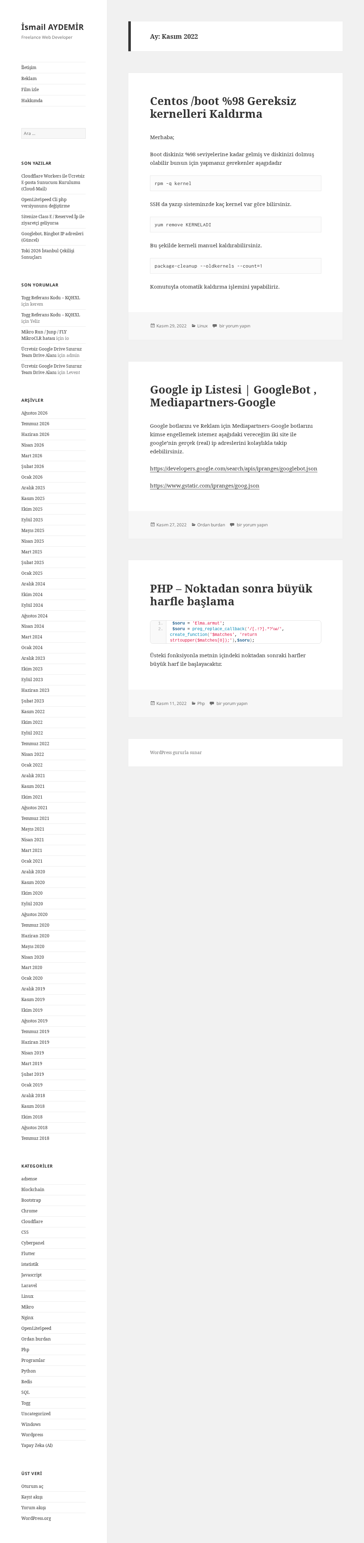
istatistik (29, 1264)
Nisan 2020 (32, 957)
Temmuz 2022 (35, 744)
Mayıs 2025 (32, 530)
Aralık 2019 (33, 989)
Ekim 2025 (32, 509)
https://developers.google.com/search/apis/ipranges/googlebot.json (233, 468)
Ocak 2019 (32, 1085)
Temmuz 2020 (35, 925)
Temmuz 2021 (35, 818)
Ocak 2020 (32, 978)
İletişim (28, 67)
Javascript (31, 1275)
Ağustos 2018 (34, 1128)
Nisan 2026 (32, 445)
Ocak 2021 (32, 861)
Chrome (29, 1211)
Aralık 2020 (33, 872)
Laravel (29, 1286)
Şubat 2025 (32, 562)
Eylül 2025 (32, 520)
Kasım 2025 (33, 498)
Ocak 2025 (32, 573)
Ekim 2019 (32, 1010)
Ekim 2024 (32, 594)
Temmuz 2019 (35, 1031)
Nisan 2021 (32, 840)
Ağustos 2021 (34, 808)
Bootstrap (31, 1200)
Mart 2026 (31, 456)
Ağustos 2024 (34, 616)
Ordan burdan (36, 1339)
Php (25, 1350)
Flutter (28, 1253)
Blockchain (32, 1189)
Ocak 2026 (32, 477)
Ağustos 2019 (34, 1021)
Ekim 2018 (32, 1117)
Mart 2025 (31, 552)
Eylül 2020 (32, 904)
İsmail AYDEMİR (52, 26)
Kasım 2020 (33, 882)
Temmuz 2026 (35, 424)
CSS (25, 1232)
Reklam (29, 78)
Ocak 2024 (32, 647)
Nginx (27, 1318)
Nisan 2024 (32, 626)
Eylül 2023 (32, 679)
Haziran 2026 (35, 434)
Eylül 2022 (32, 733)
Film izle (30, 89)
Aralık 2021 (33, 776)
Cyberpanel (32, 1243)
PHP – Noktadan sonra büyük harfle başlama (231, 595)
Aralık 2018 (33, 1095)
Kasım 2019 (33, 999)
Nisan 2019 (32, 1053)
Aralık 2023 (33, 658)
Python (28, 1371)
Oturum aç (32, 1486)
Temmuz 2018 (35, 1138)
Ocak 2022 (32, 765)
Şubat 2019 (32, 1074)
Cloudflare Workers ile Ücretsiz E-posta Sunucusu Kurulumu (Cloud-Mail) (53, 182)
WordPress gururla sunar (176, 752)
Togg (25, 1403)
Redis (26, 1382)
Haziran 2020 (35, 936)
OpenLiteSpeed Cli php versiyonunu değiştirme (45, 202)
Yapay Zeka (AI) (37, 1445)
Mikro (27, 1307)
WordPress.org (36, 1518)
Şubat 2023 (32, 701)
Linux (27, 1296)
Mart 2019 (31, 1063)
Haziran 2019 (35, 1042)
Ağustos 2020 (34, 914)
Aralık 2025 (33, 488)
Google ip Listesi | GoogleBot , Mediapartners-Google (233, 396)
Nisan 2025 (32, 541)
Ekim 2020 (32, 893)
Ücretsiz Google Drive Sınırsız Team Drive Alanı (51, 352)
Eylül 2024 (32, 605)
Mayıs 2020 (32, 946)
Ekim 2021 (32, 797)
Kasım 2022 (33, 712)
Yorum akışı (33, 1508)
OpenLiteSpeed (36, 1328)
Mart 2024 (31, 637)
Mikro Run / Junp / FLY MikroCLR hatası (44, 335)
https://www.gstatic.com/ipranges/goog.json (204, 485)
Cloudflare (32, 1221)
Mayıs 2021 (32, 829)
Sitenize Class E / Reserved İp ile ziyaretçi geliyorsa (52, 220)
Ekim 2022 (32, 722)
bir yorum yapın (234, 326)
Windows (31, 1424)
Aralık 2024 (33, 584)
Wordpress (32, 1435)
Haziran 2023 (35, 690)
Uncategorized (35, 1414)
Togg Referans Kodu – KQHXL (50, 298)
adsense (29, 1179)
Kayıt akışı (32, 1497)
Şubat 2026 (32, 466)
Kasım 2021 (33, 786)
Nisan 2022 (32, 754)
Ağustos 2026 (34, 413)
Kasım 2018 (33, 1106)
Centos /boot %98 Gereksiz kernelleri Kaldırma (223, 107)
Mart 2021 (31, 850)
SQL (25, 1392)
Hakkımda (32, 101)
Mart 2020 (31, 967)
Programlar (33, 1360)
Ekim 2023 (32, 669)
